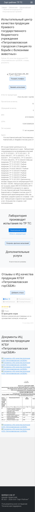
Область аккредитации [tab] (17, 234)
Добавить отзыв (17, 293)
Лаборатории (13, 7)
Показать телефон (17, 79)
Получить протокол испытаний (17, 243)
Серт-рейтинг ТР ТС (13, 2)
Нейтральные (10, 302)
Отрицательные (24, 302)
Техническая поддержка (11, 506)
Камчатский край (25, 7)
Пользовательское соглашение (14, 504)
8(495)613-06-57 (8, 495)
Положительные (24, 299)
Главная (4, 7)
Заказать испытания (17, 87)
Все (7, 299)
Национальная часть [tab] (17, 230)
